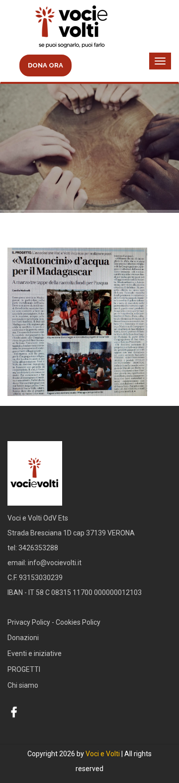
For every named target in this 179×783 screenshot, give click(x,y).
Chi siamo (22, 685)
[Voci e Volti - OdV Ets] (89, 28)
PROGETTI (23, 669)
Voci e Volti (103, 754)
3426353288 (38, 548)
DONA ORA (45, 65)
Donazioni (23, 638)
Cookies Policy (78, 622)
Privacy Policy (28, 622)
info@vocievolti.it (55, 563)
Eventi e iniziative (34, 653)
